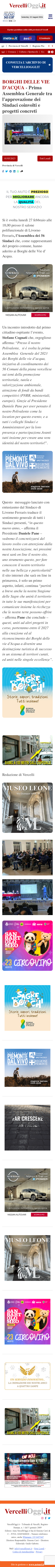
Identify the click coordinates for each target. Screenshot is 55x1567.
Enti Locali (45, 158)
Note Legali (39, 1549)
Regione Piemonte (41, 46)
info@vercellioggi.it (23, 1549)
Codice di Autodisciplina (23, 1552)
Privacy (39, 1552)
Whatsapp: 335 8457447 (33, 1537)
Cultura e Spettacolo (28, 52)
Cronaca (12, 52)
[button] (49, 46)
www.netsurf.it (36, 1564)
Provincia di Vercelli (18, 46)
